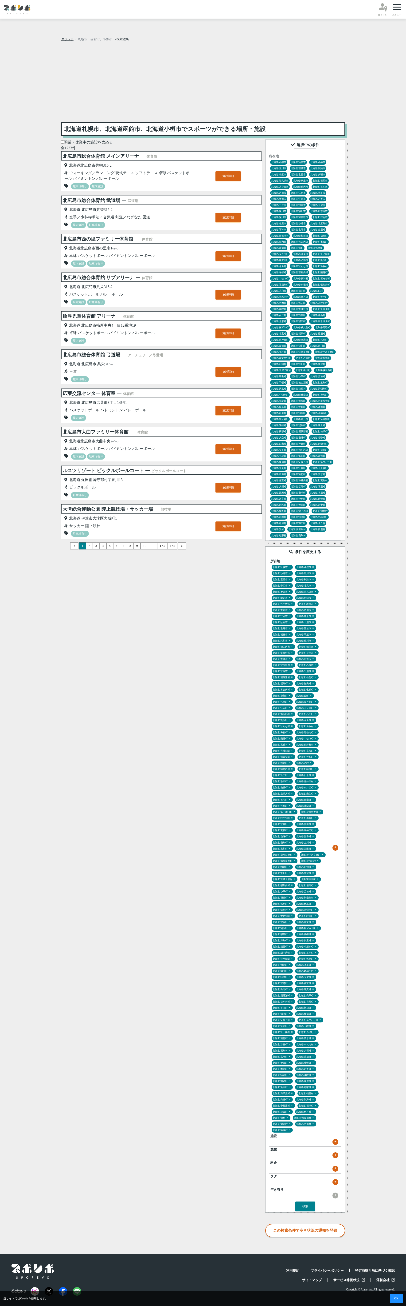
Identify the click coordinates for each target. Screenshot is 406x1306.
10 (144, 546)
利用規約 (292, 1270)
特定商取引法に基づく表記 (375, 1270)
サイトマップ (312, 1280)
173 (162, 546)
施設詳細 (228, 176)
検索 (305, 1206)
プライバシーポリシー (327, 1270)
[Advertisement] (203, 83)
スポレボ (67, 39)
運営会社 (383, 1280)
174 (172, 546)
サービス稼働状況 (346, 1280)
